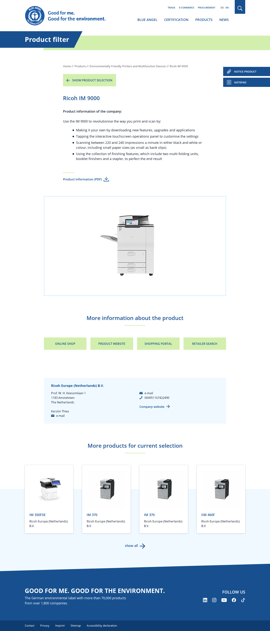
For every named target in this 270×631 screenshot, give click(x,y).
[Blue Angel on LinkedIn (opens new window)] (205, 600)
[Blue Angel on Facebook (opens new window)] (234, 600)
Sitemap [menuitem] (76, 625)
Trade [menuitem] (171, 7)
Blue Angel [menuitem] (147, 19)
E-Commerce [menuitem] (186, 7)
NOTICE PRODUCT (245, 71)
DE (222, 7)
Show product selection (92, 80)
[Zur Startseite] (69, 16)
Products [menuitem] (204, 19)
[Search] (240, 8)
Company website (151, 407)
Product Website (111, 344)
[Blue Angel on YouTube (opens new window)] (224, 600)
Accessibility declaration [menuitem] (102, 625)
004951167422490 (157, 398)
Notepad (240, 82)
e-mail (60, 416)
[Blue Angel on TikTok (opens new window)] (243, 600)
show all (131, 545)
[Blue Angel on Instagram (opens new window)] (214, 600)
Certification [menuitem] (176, 19)
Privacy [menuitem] (44, 625)
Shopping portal (158, 344)
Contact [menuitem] (29, 625)
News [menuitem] (224, 19)
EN (227, 7)
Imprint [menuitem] (60, 625)
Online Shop (65, 344)
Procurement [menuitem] (206, 7)
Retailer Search (204, 344)
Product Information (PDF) (82, 179)
